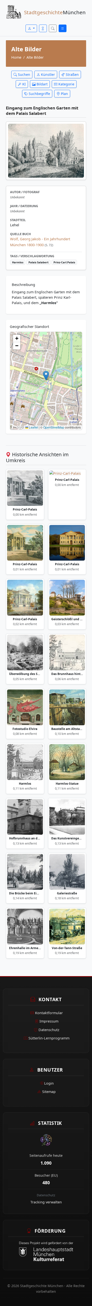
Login (49, 1083)
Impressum (48, 1021)
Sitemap (49, 1091)
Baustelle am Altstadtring (67, 729)
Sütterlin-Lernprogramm (48, 1038)
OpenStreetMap (53, 427)
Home (16, 57)
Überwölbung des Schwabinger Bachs (25, 674)
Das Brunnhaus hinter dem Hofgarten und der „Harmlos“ (67, 674)
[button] (46, 376)
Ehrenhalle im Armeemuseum (25, 948)
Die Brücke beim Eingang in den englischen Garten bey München (25, 893)
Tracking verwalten (46, 1202)
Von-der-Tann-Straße (67, 948)
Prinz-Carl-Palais (25, 509)
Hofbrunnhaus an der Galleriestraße (25, 838)
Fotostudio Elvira (25, 729)
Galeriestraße (67, 893)
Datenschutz (49, 1029)
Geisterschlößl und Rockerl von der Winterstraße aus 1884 (67, 619)
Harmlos (25, 783)
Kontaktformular (49, 1012)
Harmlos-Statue (67, 783)
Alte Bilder (35, 57)
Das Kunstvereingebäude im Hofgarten (67, 838)
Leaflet (33, 427)
